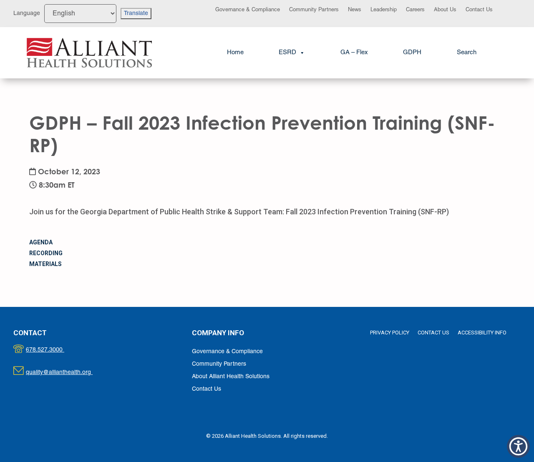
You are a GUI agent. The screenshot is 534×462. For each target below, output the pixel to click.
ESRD (287, 52)
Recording (46, 253)
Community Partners (314, 10)
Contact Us (479, 10)
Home (235, 52)
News (354, 10)
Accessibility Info (482, 332)
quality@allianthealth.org (66, 372)
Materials (45, 264)
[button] (467, 52)
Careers (415, 10)
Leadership (383, 10)
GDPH (412, 52)
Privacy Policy (389, 332)
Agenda (41, 242)
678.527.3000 (53, 350)
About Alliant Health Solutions (231, 376)
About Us (445, 10)
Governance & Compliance (247, 10)
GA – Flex (354, 52)
